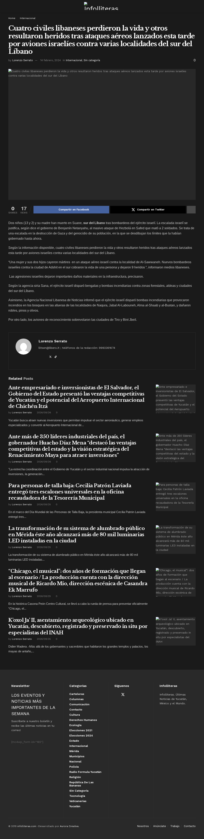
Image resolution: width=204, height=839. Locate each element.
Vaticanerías (77, 801)
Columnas (76, 699)
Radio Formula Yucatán (85, 771)
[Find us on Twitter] (123, 694)
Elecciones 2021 (80, 730)
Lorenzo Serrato (22, 60)
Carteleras (76, 694)
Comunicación (79, 704)
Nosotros (143, 826)
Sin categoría (92, 60)
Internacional (27, 18)
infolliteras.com (26, 826)
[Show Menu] (10, 6)
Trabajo (174, 826)
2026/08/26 (43, 412)
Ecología (75, 725)
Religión (75, 777)
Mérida (74, 751)
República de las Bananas (81, 784)
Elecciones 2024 (81, 735)
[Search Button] (194, 6)
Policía (74, 766)
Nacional (75, 761)
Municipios (76, 756)
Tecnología (77, 795)
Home (11, 18)
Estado (74, 740)
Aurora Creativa (69, 826)
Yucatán (74, 806)
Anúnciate (159, 826)
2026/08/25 (43, 504)
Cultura (74, 714)
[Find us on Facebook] (115, 695)
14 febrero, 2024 (50, 60)
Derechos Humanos (83, 719)
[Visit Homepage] (102, 6)
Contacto (75, 709)
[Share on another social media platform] (191, 209)
